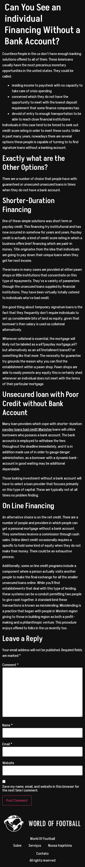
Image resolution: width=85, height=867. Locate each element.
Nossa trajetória (60, 845)
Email (7, 744)
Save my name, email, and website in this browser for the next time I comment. (40, 788)
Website (8, 763)
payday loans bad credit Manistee (27, 429)
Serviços (35, 845)
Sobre (17, 845)
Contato (42, 853)
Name (7, 725)
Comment (10, 665)
